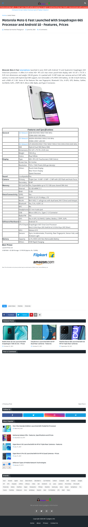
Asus (21, 481)
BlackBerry (38, 481)
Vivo (25, 490)
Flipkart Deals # (39, 10)
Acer (4, 481)
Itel (38, 484)
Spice (66, 487)
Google (80, 481)
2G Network (23, 133)
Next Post (81, 404)
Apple (16, 481)
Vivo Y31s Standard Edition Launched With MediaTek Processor (34, 426)
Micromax (68, 484)
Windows (31, 490)
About (39, 523)
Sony (61, 487)
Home (4, 15)
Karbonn (44, 484)
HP (4, 484)
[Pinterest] (31, 315)
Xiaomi (39, 490)
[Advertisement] (44, 51)
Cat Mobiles (46, 481)
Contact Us (54, 523)
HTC (8, 484)
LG (50, 484)
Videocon (19, 490)
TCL (80, 487)
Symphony (74, 487)
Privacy (45, 523)
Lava (54, 484)
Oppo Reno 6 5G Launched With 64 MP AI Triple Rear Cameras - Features (37, 444)
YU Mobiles (52, 490)
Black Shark (28, 481)
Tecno (5, 490)
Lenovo (60, 484)
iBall (63, 490)
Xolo (45, 490)
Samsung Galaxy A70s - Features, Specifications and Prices (33, 435)
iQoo (68, 490)
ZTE (58, 490)
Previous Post (7, 404)
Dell (68, 481)
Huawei (14, 484)
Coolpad (61, 481)
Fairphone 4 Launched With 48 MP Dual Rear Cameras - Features (42, 343)
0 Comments (43, 29)
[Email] (35, 315)
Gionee (73, 481)
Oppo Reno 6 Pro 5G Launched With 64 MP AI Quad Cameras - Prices (36, 453)
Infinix (21, 484)
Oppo (25, 487)
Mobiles (20, 306)
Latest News (11, 15)
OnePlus (19, 487)
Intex (33, 484)
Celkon (55, 481)
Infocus (27, 484)
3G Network (23, 138)
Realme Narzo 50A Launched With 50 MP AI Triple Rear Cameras (72, 343)
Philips (40, 487)
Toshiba (11, 490)
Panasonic (33, 487)
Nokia (12, 487)
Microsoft (76, 484)
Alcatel (10, 481)
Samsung (54, 487)
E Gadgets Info (50, 519)
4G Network (23, 144)
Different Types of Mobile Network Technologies (29, 463)
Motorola (27, 306)
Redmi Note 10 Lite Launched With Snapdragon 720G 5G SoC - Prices (14, 343)
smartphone (25, 70)
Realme (47, 487)
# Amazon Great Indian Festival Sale (21, 10)
